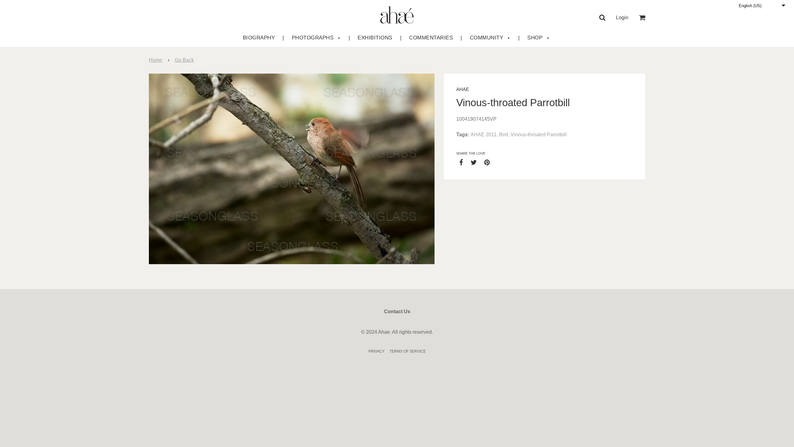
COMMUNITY (487, 38)
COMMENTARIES (431, 38)
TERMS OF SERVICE (408, 351)
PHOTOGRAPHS (313, 38)
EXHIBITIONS (375, 38)
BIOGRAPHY (259, 38)
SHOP (535, 38)
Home (155, 60)
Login (622, 17)
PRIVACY (376, 351)
